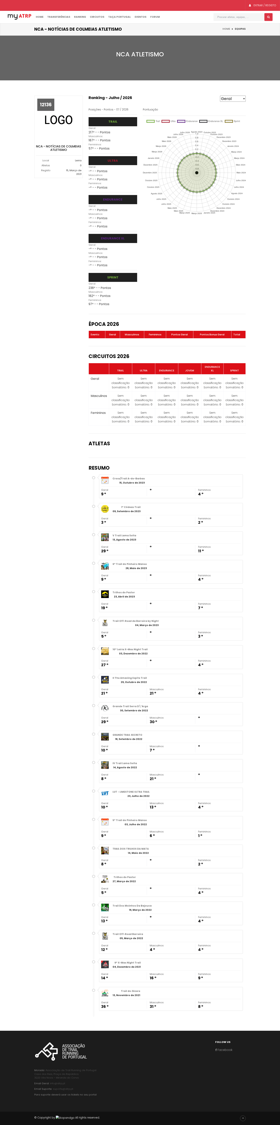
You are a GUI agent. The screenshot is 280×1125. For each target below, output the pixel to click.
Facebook (224, 1050)
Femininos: (95, 144)
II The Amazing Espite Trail (130, 678)
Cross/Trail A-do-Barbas (129, 478)
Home (39, 17)
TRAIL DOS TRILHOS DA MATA (131, 848)
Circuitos (97, 17)
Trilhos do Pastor (124, 592)
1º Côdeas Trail (131, 507)
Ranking (80, 17)
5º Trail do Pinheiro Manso (130, 820)
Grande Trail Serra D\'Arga (130, 706)
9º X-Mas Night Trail (127, 962)
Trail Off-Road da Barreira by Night (136, 621)
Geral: (92, 128)
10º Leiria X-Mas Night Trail (130, 649)
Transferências (58, 17)
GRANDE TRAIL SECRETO (127, 734)
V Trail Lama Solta (124, 535)
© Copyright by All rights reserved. (67, 1117)
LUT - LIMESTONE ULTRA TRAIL (131, 791)
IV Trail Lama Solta (125, 763)
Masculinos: (96, 136)
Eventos (140, 17)
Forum (155, 17)
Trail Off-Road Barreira (128, 934)
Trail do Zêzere (130, 991)
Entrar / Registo (264, 5)
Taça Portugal (119, 17)
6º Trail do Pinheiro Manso (130, 564)
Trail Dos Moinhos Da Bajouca (132, 905)
